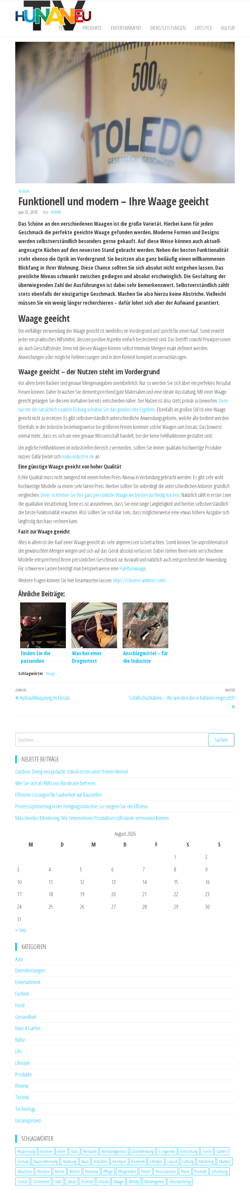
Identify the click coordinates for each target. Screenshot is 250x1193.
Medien (43, 1171)
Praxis (185, 1171)
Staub (71, 1181)
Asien (62, 1151)
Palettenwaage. (133, 568)
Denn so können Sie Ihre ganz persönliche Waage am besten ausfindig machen (110, 494)
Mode (59, 1171)
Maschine (24, 1171)
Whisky (134, 1181)
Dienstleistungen (168, 27)
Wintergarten (154, 1181)
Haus (84, 1161)
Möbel (75, 1171)
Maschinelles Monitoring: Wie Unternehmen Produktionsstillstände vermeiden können (92, 817)
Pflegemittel (127, 1171)
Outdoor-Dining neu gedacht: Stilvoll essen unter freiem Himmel (71, 771)
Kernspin (119, 1161)
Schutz (22, 1181)
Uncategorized (28, 1120)
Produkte (92, 27)
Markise (224, 1161)
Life (18, 1051)
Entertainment (126, 27)
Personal (91, 1171)
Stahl (58, 1181)
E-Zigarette (167, 1151)
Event (207, 1151)
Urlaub (103, 1181)
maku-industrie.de (78, 456)
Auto (19, 959)
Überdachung (179, 1181)
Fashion (22, 993)
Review (21, 1085)
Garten (221, 1151)
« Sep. (21, 929)
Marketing (206, 1161)
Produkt (200, 1171)
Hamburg (69, 1161)
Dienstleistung (143, 1151)
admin (56, 212)
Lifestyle (203, 27)
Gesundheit (25, 1016)
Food (19, 1005)
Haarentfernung (46, 1161)
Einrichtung (189, 1151)
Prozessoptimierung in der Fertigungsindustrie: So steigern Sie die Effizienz (81, 806)
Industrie (100, 1161)
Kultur (228, 27)
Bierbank (90, 1151)
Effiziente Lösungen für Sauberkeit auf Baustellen (58, 794)
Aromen (46, 1151)
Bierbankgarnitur (114, 1151)
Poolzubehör (165, 1171)
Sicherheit (41, 1181)
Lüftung (188, 1161)
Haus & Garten (28, 1028)
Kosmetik (138, 1161)
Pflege (108, 1171)
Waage (50, 673)
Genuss (23, 1161)
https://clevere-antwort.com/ (139, 580)
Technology (25, 1108)
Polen (145, 1171)
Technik (23, 191)
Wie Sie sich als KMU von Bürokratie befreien (55, 783)
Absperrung (26, 1151)
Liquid (172, 1161)
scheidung (219, 1171)
